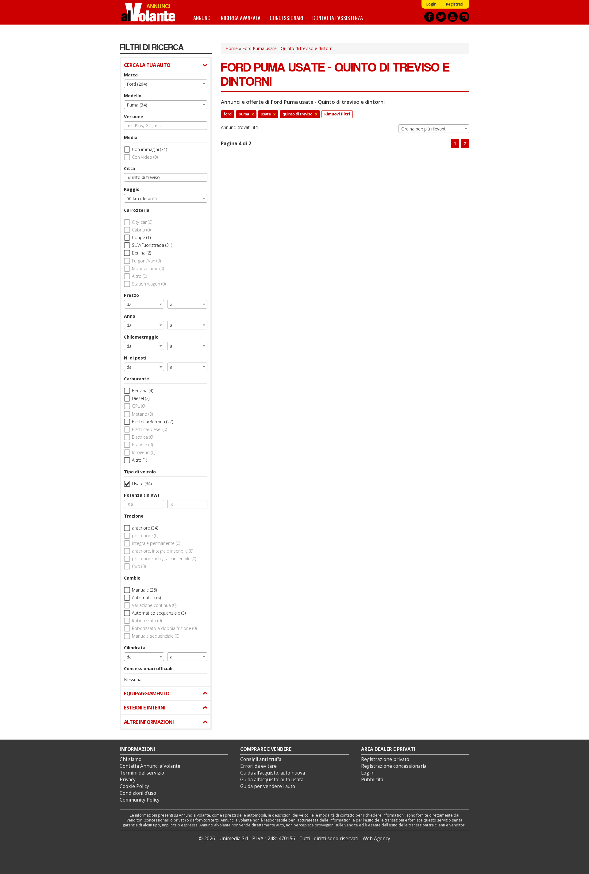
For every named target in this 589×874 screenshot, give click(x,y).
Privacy (128, 779)
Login (431, 4)
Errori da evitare (258, 766)
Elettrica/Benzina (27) (152, 422)
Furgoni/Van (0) (146, 261)
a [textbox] (171, 304)
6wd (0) (139, 566)
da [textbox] (129, 304)
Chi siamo (130, 759)
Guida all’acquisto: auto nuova (272, 773)
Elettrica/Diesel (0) (149, 429)
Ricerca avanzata (240, 18)
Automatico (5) (146, 597)
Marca (131, 75)
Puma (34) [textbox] (137, 105)
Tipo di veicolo (140, 472)
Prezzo (131, 295)
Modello (132, 96)
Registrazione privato (385, 759)
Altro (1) (139, 460)
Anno (129, 316)
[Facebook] (429, 17)
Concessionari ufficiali (148, 668)
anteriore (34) (145, 528)
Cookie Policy (134, 786)
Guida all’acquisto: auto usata (271, 779)
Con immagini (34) (149, 149)
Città (129, 168)
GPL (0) (138, 406)
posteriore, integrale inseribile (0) (164, 558)
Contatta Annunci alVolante (150, 766)
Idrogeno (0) (143, 452)
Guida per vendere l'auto (267, 786)
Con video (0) (145, 157)
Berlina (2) (141, 253)
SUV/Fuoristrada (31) (152, 245)
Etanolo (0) (142, 445)
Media (130, 137)
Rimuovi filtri (337, 114)
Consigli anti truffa (260, 759)
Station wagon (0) (149, 284)
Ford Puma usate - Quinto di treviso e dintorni (287, 48)
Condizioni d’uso (138, 793)
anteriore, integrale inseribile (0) (162, 551)
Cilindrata (134, 648)
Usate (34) (142, 484)
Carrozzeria (136, 210)
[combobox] (165, 84)
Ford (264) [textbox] (137, 84)
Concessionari (286, 18)
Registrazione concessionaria (393, 766)
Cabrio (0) (141, 230)
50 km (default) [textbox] (142, 198)
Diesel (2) (140, 398)
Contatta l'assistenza (337, 18)
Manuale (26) (144, 590)
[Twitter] (441, 17)
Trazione (134, 516)
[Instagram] (464, 17)
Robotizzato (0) (147, 620)
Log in (368, 773)
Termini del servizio (142, 773)
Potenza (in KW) (141, 495)
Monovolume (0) (148, 268)
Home (231, 48)
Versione (133, 116)
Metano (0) (142, 414)
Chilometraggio (141, 337)
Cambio (132, 578)
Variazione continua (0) (154, 605)
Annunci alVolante (148, 12)
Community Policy (140, 800)
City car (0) (142, 222)
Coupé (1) (141, 237)
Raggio (132, 189)
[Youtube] (453, 17)
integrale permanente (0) (156, 543)
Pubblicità (372, 779)
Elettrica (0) (142, 437)
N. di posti (135, 358)
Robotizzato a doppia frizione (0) (164, 628)
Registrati (454, 4)
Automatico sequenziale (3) (159, 613)
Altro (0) (139, 276)
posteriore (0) (145, 535)
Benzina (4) (142, 391)
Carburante (136, 379)
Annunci (202, 18)
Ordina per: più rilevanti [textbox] (424, 129)
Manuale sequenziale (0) (155, 636)
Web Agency (376, 838)
